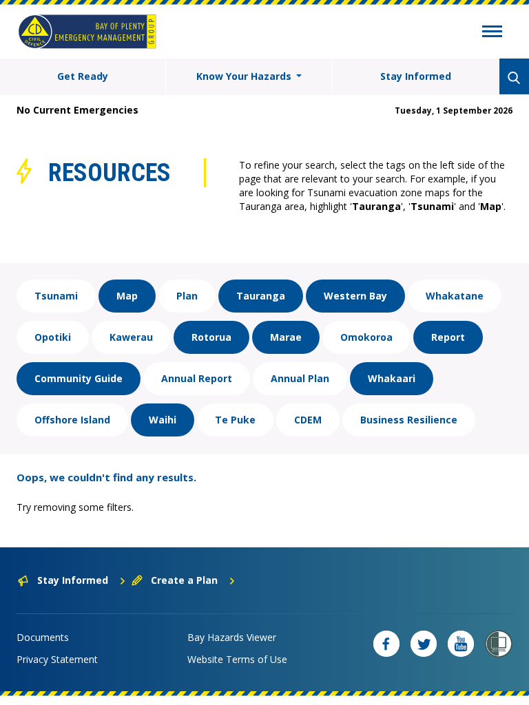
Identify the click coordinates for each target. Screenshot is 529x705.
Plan (187, 295)
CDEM (308, 419)
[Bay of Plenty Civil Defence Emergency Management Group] (87, 32)
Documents (43, 637)
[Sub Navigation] (492, 33)
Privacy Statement (57, 659)
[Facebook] (386, 644)
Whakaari (391, 378)
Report (448, 337)
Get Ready (82, 76)
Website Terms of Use (237, 659)
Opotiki (52, 337)
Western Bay (355, 295)
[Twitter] (424, 644)
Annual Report (196, 378)
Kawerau (131, 337)
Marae (286, 337)
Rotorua (211, 337)
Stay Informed (415, 76)
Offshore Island (72, 419)
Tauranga (260, 295)
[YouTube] (461, 644)
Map (127, 295)
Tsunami (56, 295)
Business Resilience (408, 419)
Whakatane (455, 295)
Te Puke (235, 419)
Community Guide (78, 378)
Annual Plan (300, 378)
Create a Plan (184, 580)
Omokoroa (366, 337)
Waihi (162, 419)
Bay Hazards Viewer (231, 637)
